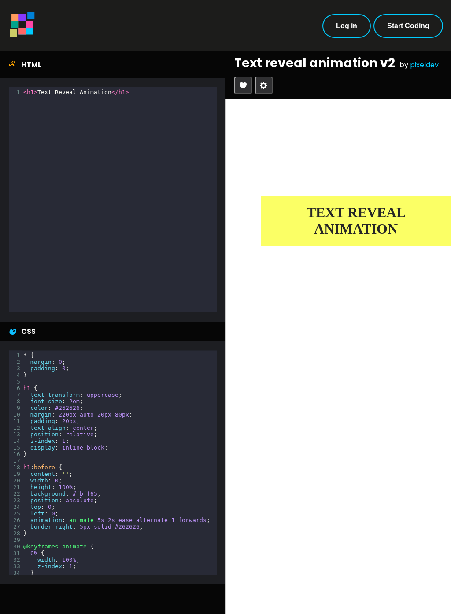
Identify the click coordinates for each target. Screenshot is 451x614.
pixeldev (424, 65)
